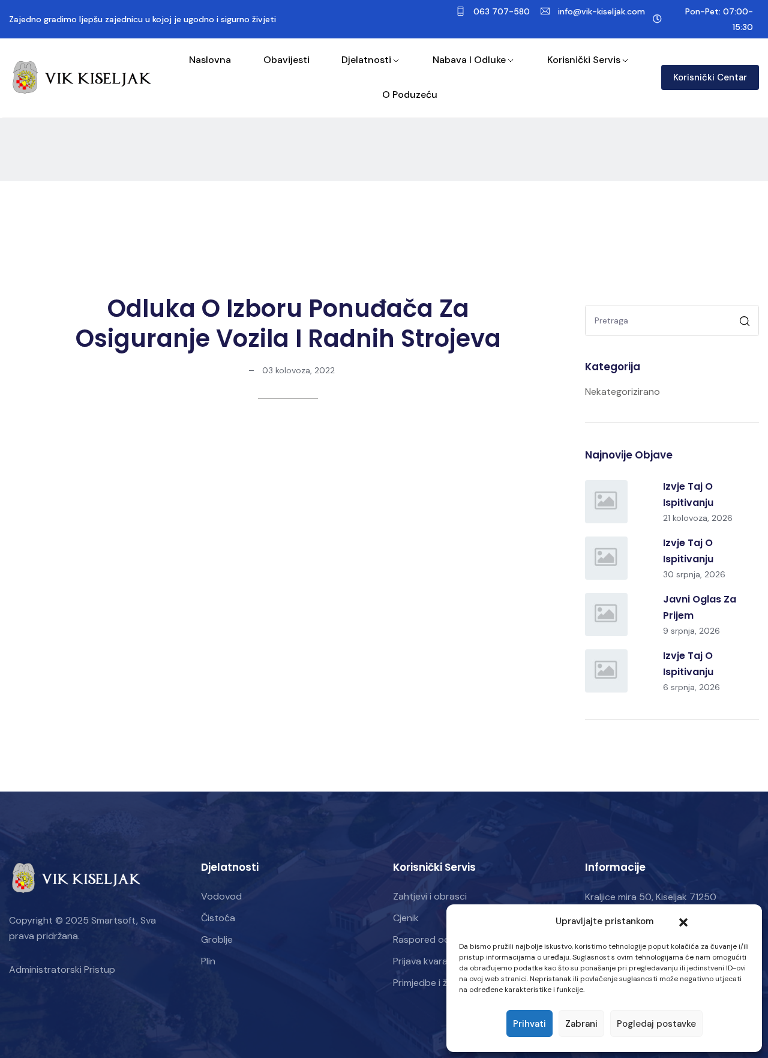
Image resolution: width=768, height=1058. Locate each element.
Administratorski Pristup (62, 969)
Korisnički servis (583, 59)
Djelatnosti (366, 59)
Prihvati (529, 1024)
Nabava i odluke (469, 59)
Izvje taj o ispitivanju (688, 494)
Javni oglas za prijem (699, 607)
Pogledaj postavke (656, 1024)
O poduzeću (409, 94)
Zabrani (581, 1024)
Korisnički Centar (710, 77)
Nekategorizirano (622, 391)
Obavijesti (286, 59)
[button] (683, 921)
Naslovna (210, 59)
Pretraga (746, 322)
